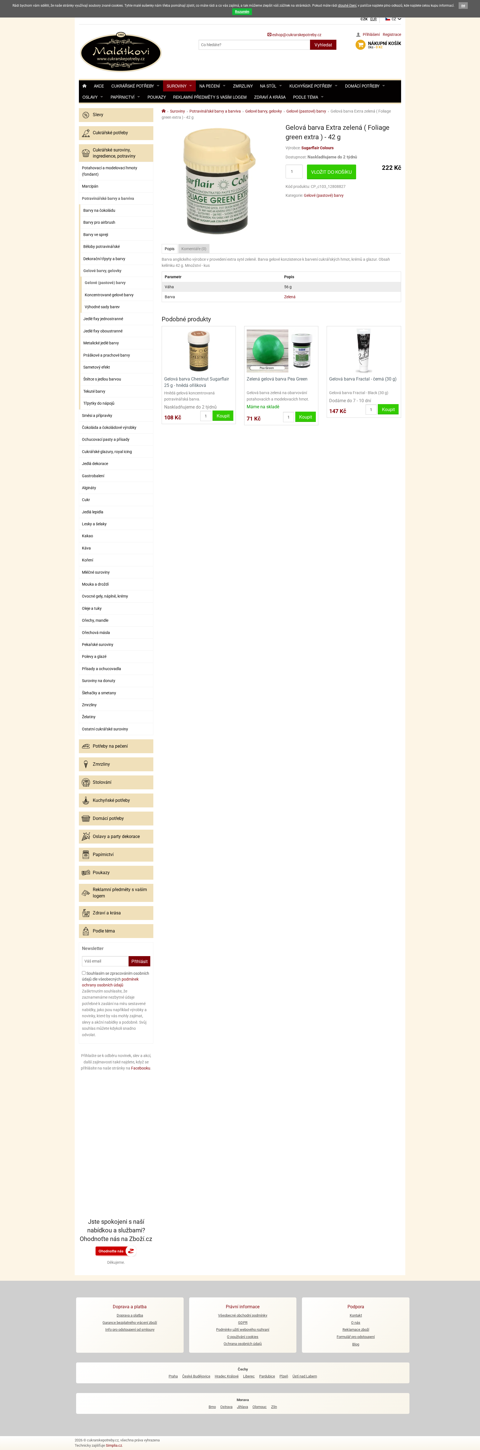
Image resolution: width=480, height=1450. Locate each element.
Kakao (87, 536)
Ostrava (226, 1407)
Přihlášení (371, 34)
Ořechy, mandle (95, 620)
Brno (212, 1407)
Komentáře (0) (193, 249)
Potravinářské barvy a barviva (108, 198)
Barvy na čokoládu (99, 210)
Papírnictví (122, 97)
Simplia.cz (114, 1445)
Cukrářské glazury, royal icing (107, 451)
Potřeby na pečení (110, 746)
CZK (364, 19)
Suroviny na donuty (98, 680)
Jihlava (242, 1407)
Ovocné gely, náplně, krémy (105, 596)
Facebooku (140, 1068)
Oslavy (90, 97)
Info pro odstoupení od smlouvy (129, 1329)
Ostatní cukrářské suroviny (105, 729)
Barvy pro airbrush (99, 222)
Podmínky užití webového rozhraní (242, 1329)
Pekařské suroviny (97, 644)
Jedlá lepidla (92, 512)
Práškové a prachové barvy (106, 355)
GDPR (243, 1322)
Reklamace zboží (355, 1329)
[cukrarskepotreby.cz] (121, 51)
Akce (99, 86)
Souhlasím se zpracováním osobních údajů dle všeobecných (115, 979)
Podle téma (305, 97)
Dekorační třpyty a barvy (104, 259)
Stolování (102, 782)
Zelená (290, 297)
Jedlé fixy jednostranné (103, 319)
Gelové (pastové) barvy (105, 282)
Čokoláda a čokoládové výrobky (109, 427)
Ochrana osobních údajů (243, 1344)
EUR (373, 19)
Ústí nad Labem (304, 1376)
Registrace (392, 34)
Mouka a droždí (95, 584)
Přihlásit (139, 961)
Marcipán (90, 186)
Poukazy (157, 97)
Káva (86, 548)
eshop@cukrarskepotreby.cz (296, 35)
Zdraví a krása (270, 97)
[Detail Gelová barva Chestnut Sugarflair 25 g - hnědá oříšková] (198, 350)
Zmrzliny (243, 86)
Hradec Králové (227, 1376)
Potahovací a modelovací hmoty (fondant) (109, 171)
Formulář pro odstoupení (356, 1337)
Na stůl (268, 86)
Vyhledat (323, 44)
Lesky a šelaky (94, 524)
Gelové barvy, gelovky (102, 270)
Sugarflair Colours (317, 148)
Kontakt (356, 1315)
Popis (169, 249)
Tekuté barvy (94, 391)
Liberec (249, 1376)
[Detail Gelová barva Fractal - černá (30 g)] (363, 350)
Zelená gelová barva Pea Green (277, 379)
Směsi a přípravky (97, 415)
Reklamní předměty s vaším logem (210, 97)
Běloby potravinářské (101, 246)
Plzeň (283, 1376)
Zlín (274, 1407)
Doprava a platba (130, 1315)
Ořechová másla (96, 632)
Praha (173, 1376)
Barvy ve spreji (95, 234)
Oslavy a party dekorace (116, 836)
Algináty (89, 488)
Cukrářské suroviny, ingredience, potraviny (114, 153)
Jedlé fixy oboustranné (102, 331)
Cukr (86, 500)
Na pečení (209, 86)
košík (384, 45)
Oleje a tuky (92, 608)
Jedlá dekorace (95, 463)
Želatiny (89, 717)
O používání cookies (242, 1337)
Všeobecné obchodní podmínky (242, 1315)
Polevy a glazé (94, 656)
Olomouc (259, 1407)
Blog (355, 1344)
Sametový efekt (96, 367)
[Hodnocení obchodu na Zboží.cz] (116, 1250)
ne (463, 6)
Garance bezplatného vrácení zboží (129, 1322)
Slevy (98, 114)
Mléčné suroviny (96, 572)
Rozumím (242, 12)
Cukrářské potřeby (132, 86)
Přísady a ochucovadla (101, 668)
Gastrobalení (93, 476)
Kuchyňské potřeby (310, 86)
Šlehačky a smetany (99, 693)
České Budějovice (196, 1376)
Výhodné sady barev (102, 307)
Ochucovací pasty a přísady (105, 439)
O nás (355, 1322)
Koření (87, 560)
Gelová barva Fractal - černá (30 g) (363, 379)
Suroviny (176, 86)
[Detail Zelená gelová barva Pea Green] (281, 350)
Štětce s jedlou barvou (102, 379)
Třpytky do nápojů (98, 403)
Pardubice (267, 1376)
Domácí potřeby (362, 86)
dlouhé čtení (347, 6)
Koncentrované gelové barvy (109, 295)
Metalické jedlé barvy (101, 343)
